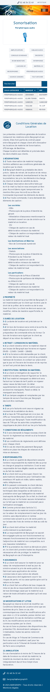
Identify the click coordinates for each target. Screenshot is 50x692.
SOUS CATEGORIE (11, 90)
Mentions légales (10, 687)
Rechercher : (10, 83)
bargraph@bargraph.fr (17, 679)
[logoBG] (9, 10)
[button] (44, 10)
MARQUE (29, 90)
